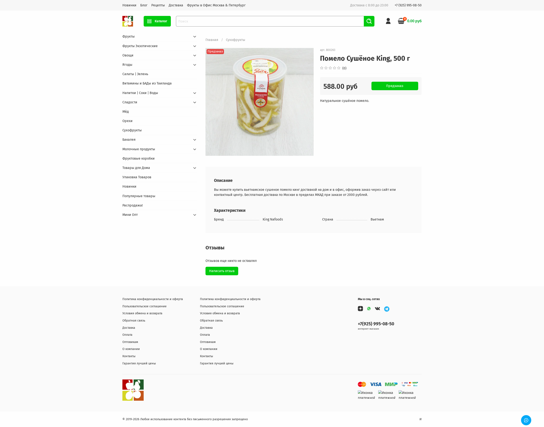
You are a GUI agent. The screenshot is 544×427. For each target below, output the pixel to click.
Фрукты (128, 36)
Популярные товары (138, 196)
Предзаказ (394, 86)
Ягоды (127, 65)
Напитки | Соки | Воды (140, 93)
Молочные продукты (138, 149)
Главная (211, 40)
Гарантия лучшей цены (139, 363)
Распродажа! (132, 205)
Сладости (129, 102)
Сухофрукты (235, 40)
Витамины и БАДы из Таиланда (147, 83)
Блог (143, 5)
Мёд (125, 112)
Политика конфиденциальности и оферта (152, 299)
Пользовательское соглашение (144, 306)
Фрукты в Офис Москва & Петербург (216, 5)
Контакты (129, 356)
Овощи (127, 55)
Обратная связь (133, 320)
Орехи (127, 121)
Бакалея (129, 140)
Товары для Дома (136, 168)
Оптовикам (130, 342)
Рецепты (158, 5)
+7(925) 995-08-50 (376, 324)
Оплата (127, 335)
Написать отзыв (222, 271)
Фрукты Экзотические (140, 46)
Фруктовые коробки (138, 158)
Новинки (129, 5)
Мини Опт (130, 215)
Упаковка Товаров (136, 177)
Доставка (176, 5)
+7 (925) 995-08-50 (408, 5)
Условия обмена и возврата (142, 313)
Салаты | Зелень (135, 74)
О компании (131, 349)
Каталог (161, 21)
